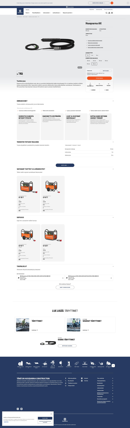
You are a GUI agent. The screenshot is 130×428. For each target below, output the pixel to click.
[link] (70, 7)
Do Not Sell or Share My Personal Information (45, 422)
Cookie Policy (6, 421)
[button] (65, 287)
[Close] (51, 413)
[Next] (113, 365)
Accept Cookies (45, 418)
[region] (28, 418)
